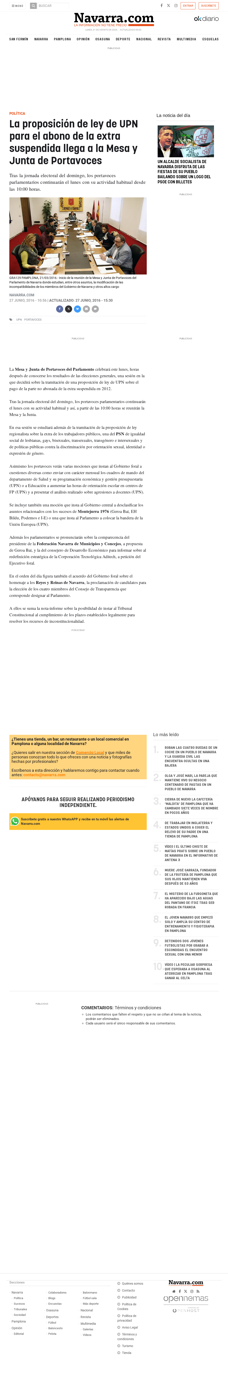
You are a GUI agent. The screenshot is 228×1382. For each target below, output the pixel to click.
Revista (164, 39)
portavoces (33, 319)
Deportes (52, 1317)
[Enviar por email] (86, 308)
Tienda (126, 1353)
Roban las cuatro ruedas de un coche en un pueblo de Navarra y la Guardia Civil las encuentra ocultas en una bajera (191, 756)
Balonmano (90, 1292)
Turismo (127, 1346)
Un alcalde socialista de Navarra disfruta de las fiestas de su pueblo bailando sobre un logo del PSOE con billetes (184, 172)
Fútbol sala (90, 1298)
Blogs (51, 1298)
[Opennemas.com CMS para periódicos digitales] (186, 1303)
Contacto (128, 1290)
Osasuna (102, 39)
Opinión (83, 39)
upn (19, 319)
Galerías (88, 1329)
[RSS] (198, 1291)
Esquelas (210, 39)
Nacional (144, 39)
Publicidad (129, 1297)
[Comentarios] (95, 308)
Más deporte (91, 1303)
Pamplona (62, 39)
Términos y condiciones (138, 1007)
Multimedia (186, 39)
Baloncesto (55, 1328)
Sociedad (20, 1314)
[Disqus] (148, 1090)
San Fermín (18, 39)
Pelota (52, 1333)
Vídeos (87, 1335)
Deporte (123, 39)
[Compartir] (59, 308)
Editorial (19, 1333)
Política (18, 1298)
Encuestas (55, 1303)
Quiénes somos (132, 1284)
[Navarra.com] (114, 18)
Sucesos (19, 1303)
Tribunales (20, 1309)
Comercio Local (90, 752)
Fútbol (52, 1322)
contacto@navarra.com (44, 774)
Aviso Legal (130, 1327)
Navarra (41, 39)
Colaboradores (57, 1292)
